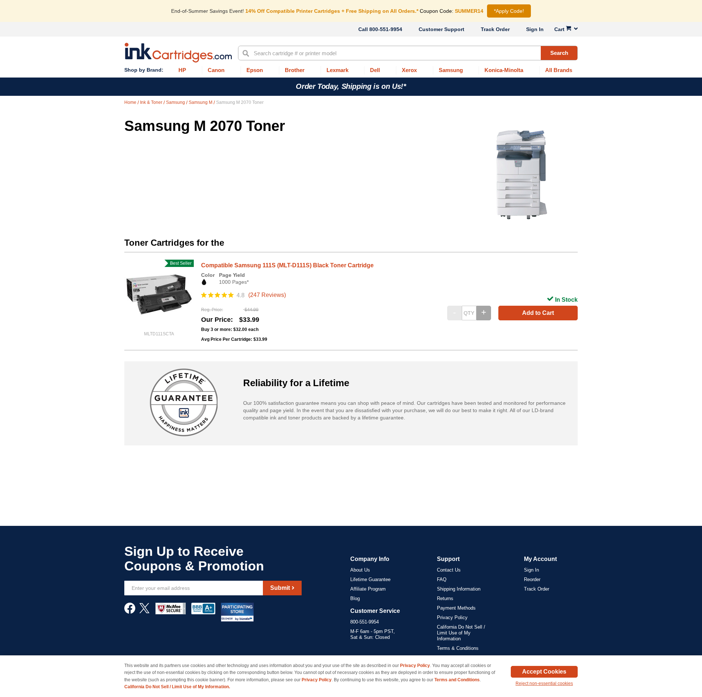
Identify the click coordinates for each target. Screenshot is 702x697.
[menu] (351, 70)
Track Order (495, 29)
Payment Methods (456, 608)
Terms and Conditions (457, 679)
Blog (355, 598)
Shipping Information (458, 589)
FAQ (441, 579)
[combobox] (407, 53)
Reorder (532, 579)
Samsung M (201, 102)
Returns (445, 598)
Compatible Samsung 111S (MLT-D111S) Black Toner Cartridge (287, 265)
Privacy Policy (452, 617)
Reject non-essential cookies (544, 683)
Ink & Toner (151, 102)
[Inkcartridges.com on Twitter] (144, 612)
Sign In (535, 29)
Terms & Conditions (458, 648)
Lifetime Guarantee (370, 579)
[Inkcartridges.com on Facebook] (129, 612)
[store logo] (178, 53)
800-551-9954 (385, 29)
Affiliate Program (368, 589)
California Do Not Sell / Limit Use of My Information (461, 632)
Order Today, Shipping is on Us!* (351, 86)
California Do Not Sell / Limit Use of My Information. (177, 686)
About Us (360, 570)
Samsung (176, 102)
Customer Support (441, 29)
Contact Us (449, 570)
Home (130, 102)
